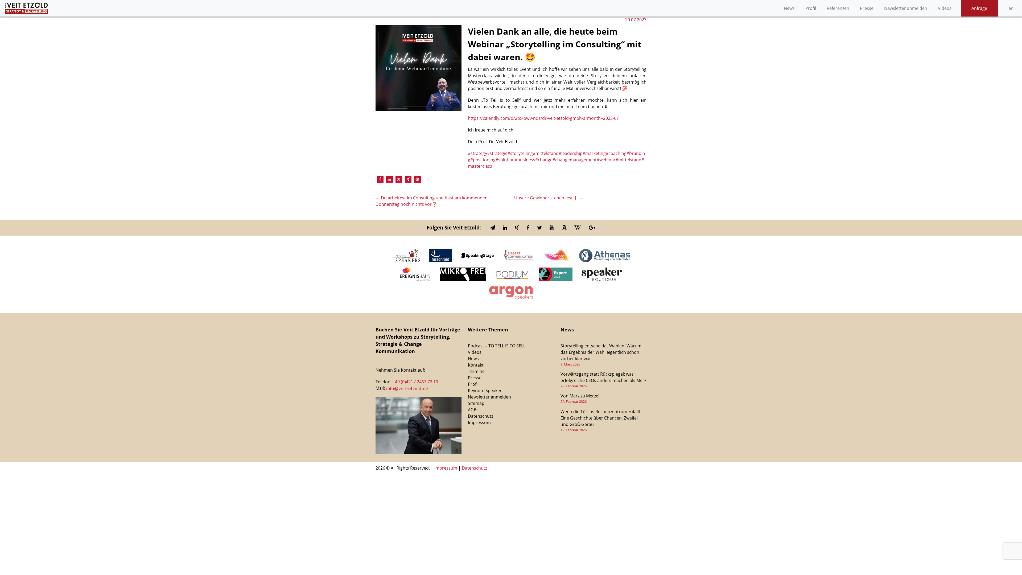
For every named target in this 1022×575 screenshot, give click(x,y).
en (1010, 8)
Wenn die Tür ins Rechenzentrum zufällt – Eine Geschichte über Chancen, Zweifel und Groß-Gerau (602, 418)
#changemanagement (575, 160)
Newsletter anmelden (905, 8)
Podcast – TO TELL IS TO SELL (496, 346)
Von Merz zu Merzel (580, 396)
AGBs (473, 410)
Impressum (479, 422)
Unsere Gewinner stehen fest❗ (548, 198)
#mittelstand (546, 153)
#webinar (606, 160)
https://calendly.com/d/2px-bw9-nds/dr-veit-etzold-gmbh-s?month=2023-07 (543, 118)
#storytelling (520, 153)
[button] (380, 179)
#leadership (571, 153)
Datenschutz (480, 416)
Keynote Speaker (485, 390)
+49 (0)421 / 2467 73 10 (415, 382)
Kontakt (476, 365)
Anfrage (979, 8)
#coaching (616, 153)
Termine (476, 371)
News (789, 8)
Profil (810, 8)
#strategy (477, 153)
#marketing (594, 153)
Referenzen (838, 8)
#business (525, 160)
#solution (505, 160)
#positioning (483, 160)
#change (544, 160)
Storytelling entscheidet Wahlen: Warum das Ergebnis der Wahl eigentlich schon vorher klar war (601, 352)
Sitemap (476, 403)
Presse (866, 8)
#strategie (497, 153)
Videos (944, 8)
